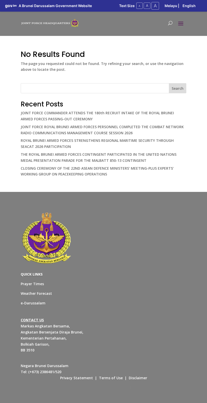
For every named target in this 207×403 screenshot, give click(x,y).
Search (178, 88)
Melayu (171, 6)
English (189, 6)
